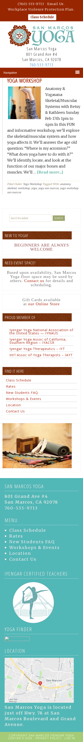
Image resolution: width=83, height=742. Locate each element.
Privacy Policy (49, 738)
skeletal (11, 188)
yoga (34, 188)
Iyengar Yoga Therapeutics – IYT (37, 349)
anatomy (65, 184)
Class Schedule (42, 17)
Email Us (55, 4)
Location (13, 405)
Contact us (34, 280)
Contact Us (15, 411)
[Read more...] (50, 172)
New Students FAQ (22, 392)
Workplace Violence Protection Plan (40, 9)
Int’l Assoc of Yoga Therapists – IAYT (41, 355)
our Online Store (44, 304)
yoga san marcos (48, 188)
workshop (24, 188)
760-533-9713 (41, 64)
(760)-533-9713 (31, 4)
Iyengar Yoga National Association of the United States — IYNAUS (41, 331)
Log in (70, 738)
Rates (11, 386)
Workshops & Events (23, 399)
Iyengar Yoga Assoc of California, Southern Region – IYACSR (38, 341)
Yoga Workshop (24, 80)
